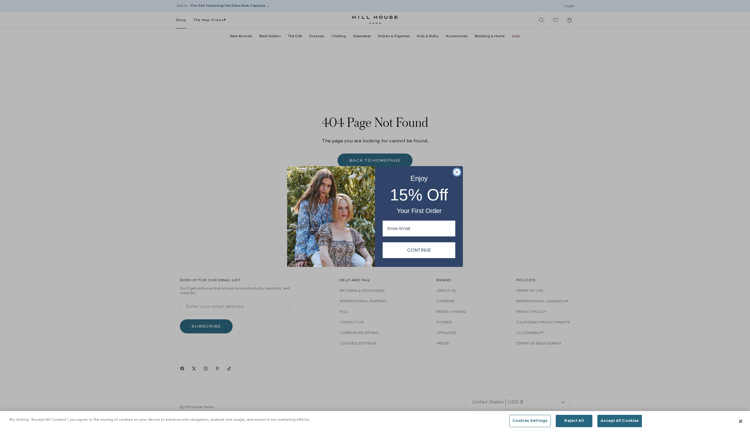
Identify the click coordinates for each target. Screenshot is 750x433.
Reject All (574, 421)
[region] (375, 422)
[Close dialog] (457, 172)
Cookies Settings (530, 421)
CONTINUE (419, 250)
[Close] (740, 421)
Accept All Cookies (620, 421)
